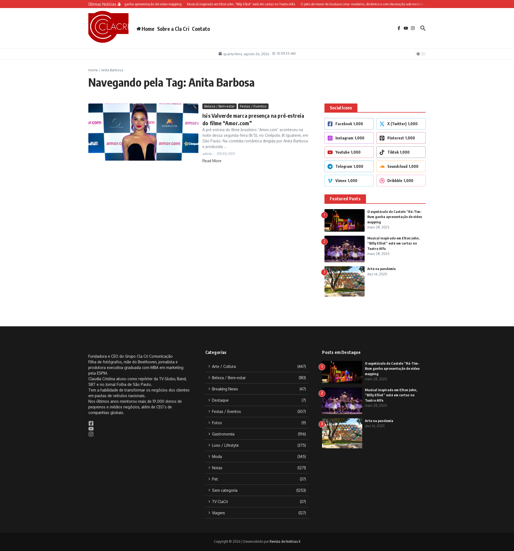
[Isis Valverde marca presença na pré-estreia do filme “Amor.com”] (143, 132)
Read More (211, 160)
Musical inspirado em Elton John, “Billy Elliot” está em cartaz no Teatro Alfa (393, 243)
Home (93, 70)
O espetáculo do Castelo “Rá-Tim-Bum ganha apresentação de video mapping (394, 216)
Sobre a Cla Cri (173, 28)
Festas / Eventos (253, 106)
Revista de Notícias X (285, 541)
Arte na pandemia (381, 269)
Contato (201, 28)
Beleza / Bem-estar (219, 106)
